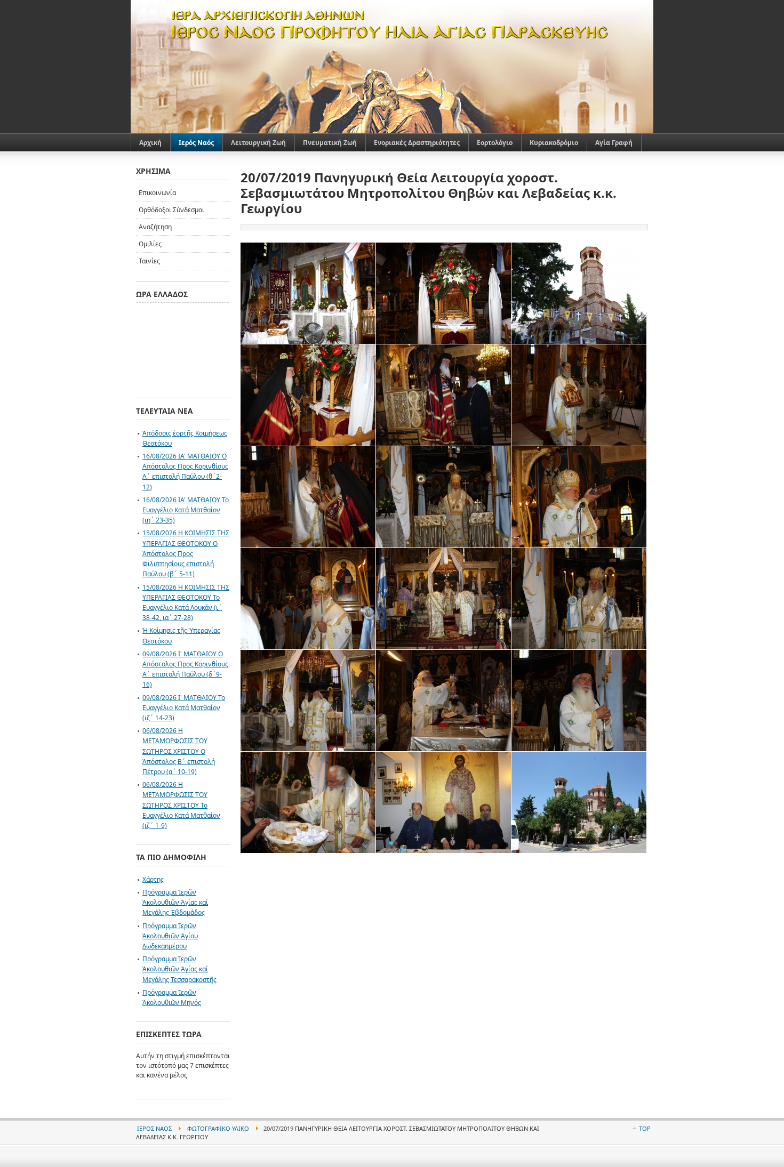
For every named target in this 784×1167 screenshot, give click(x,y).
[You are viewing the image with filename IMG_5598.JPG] (308, 700)
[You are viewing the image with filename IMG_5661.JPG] (443, 802)
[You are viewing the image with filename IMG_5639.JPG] (308, 802)
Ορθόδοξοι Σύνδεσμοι (171, 209)
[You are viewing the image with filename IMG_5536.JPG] (578, 395)
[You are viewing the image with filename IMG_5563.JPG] (578, 497)
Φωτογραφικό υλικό (218, 1128)
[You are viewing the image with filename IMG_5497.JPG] (308, 293)
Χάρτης (153, 879)
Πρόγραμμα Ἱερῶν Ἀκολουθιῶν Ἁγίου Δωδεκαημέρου (170, 936)
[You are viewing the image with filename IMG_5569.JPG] (308, 598)
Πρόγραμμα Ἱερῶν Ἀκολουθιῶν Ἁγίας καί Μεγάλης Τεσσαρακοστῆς (179, 969)
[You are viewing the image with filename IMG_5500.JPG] (578, 293)
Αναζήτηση (155, 226)
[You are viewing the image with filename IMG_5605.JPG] (443, 700)
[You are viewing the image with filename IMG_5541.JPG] (308, 497)
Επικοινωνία (157, 192)
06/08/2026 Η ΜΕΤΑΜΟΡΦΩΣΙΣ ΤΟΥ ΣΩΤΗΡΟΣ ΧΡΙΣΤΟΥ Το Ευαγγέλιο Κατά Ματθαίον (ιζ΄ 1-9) (181, 805)
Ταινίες (149, 260)
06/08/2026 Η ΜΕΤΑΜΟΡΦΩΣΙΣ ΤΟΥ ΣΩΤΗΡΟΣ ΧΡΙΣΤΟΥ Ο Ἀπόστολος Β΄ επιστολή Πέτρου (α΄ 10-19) (178, 751)
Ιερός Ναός (154, 1128)
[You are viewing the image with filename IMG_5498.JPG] (443, 293)
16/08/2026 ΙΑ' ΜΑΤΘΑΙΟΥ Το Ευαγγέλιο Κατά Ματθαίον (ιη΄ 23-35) (185, 510)
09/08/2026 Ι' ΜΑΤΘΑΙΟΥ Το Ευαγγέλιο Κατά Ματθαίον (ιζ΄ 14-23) (183, 707)
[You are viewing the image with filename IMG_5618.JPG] (578, 700)
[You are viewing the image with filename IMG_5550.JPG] (443, 497)
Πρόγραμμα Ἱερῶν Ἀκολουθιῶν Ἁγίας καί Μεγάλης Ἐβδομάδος (175, 902)
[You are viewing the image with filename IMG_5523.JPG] (308, 395)
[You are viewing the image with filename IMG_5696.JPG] (578, 802)
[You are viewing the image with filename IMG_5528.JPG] (443, 395)
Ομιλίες (150, 243)
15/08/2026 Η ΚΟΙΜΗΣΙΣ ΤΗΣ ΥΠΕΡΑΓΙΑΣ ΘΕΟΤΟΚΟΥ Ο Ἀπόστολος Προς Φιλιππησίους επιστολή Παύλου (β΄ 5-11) (185, 553)
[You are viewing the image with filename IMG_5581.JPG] (578, 598)
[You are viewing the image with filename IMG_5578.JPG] (443, 598)
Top (645, 1128)
